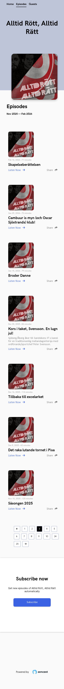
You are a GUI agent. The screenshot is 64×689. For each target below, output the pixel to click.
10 (47, 536)
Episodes (21, 4)
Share (50, 170)
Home (10, 4)
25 (17, 544)
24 (55, 536)
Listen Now (14, 170)
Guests (33, 4)
